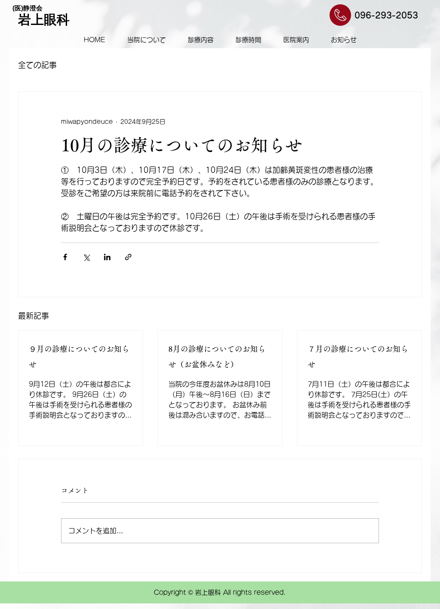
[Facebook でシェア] (65, 257)
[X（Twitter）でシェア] (86, 257)
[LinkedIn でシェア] (107, 257)
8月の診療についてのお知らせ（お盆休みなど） (217, 356)
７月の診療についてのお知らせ (358, 356)
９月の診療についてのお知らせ (79, 356)
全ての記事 (37, 65)
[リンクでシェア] (128, 257)
